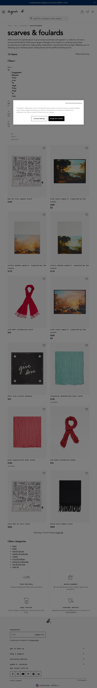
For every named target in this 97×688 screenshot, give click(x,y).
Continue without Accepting (73, 103)
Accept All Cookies (56, 118)
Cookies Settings (39, 118)
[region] (48, 112)
